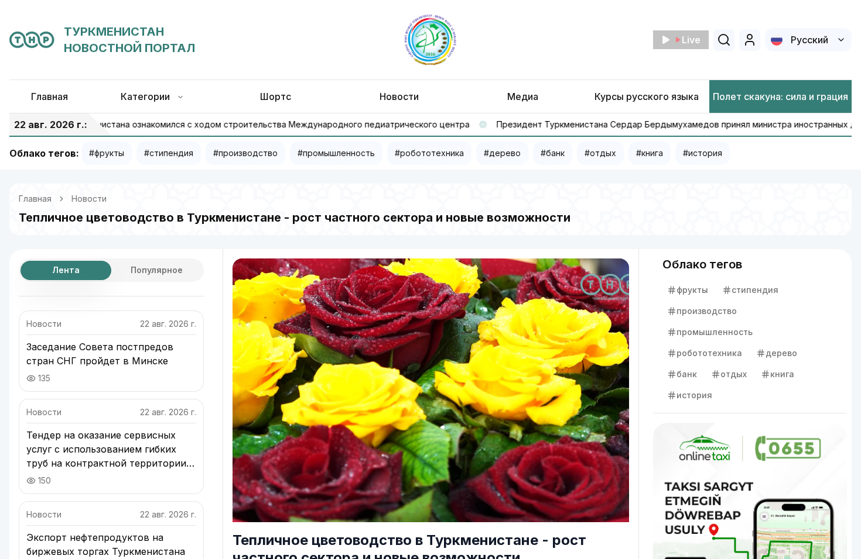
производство (706, 311)
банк (686, 374)
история (694, 395)
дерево (781, 353)
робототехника (709, 353)
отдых (733, 374)
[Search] (723, 39)
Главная (35, 198)
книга (782, 374)
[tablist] (111, 270)
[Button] (749, 39)
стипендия (755, 290)
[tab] (65, 270)
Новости (89, 198)
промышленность (714, 332)
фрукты (692, 290)
